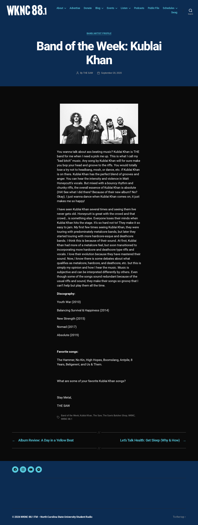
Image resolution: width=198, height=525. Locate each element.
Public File (153, 8)
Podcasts (139, 8)
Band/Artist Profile (99, 33)
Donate (88, 8)
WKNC (131, 415)
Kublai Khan (86, 415)
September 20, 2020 (111, 73)
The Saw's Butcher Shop (115, 415)
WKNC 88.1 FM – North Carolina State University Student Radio (56, 516)
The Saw (97, 415)
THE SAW (88, 73)
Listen (124, 8)
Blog (97, 8)
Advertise (75, 8)
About (60, 8)
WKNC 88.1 (66, 419)
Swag (174, 12)
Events (110, 8)
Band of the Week (70, 415)
